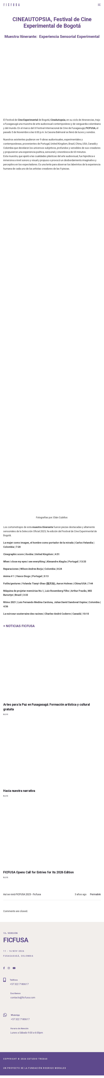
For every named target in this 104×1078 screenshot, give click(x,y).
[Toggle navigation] (84, 5)
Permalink (95, 894)
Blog (5, 714)
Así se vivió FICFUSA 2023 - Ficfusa (22, 894)
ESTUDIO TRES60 (37, 1059)
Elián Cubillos (60, 517)
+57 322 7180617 (19, 984)
